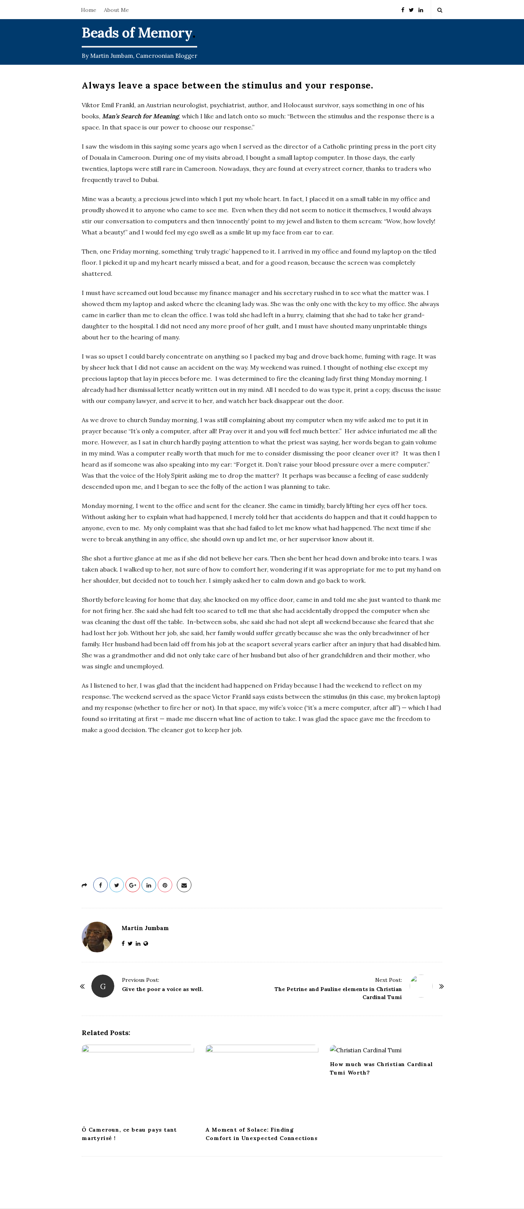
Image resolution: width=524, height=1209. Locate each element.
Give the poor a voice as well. (162, 989)
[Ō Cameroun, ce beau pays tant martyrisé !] (138, 1083)
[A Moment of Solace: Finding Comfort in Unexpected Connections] (262, 1083)
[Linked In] (421, 9)
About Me (116, 10)
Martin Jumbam (145, 928)
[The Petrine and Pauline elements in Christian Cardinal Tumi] (421, 986)
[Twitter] (411, 9)
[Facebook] (402, 9)
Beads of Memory (137, 32)
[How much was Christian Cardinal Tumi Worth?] (386, 1050)
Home (88, 10)
